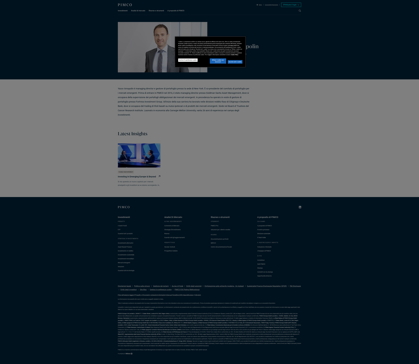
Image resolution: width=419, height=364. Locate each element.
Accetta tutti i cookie (235, 62)
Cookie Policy (234, 54)
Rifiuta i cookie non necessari (218, 61)
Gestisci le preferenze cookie (188, 60)
